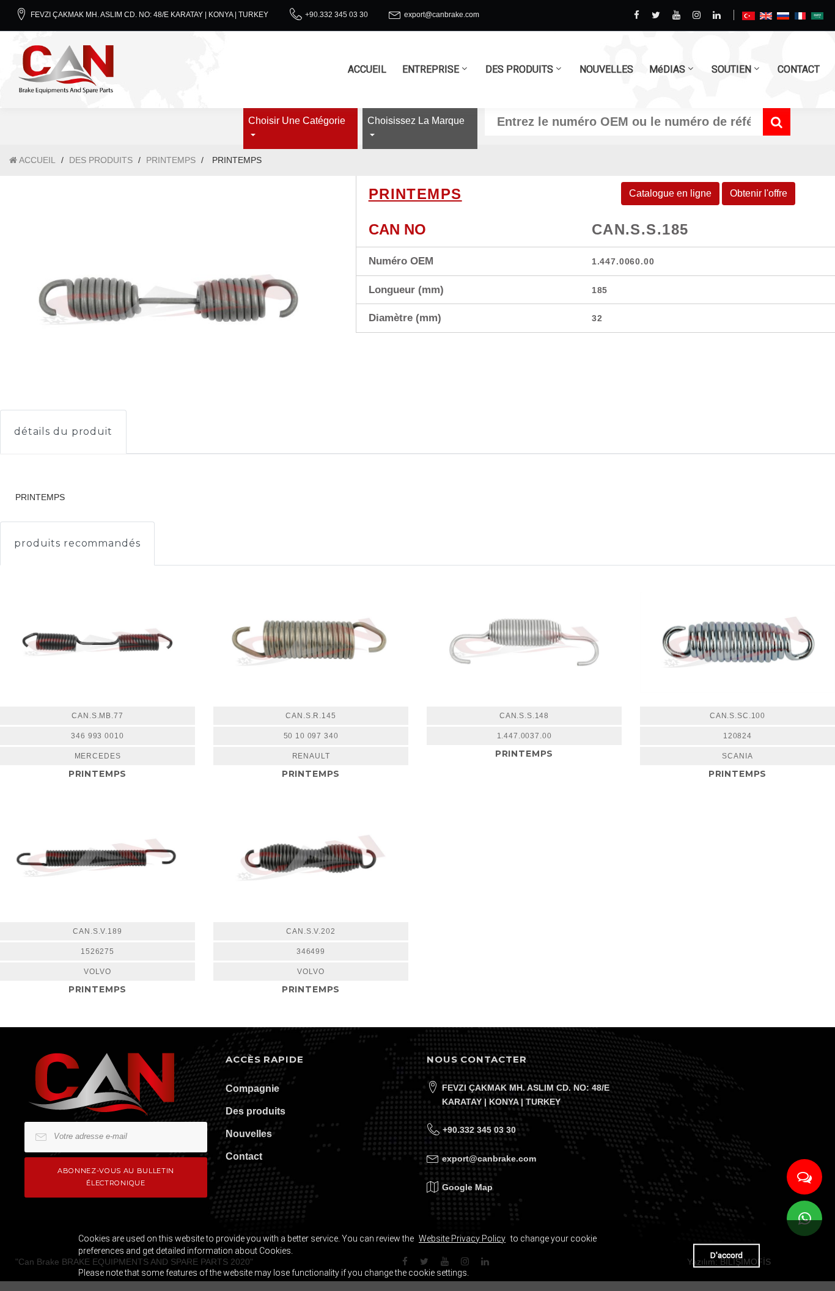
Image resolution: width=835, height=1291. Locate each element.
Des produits (255, 1111)
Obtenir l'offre (758, 193)
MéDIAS (667, 69)
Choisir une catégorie (296, 120)
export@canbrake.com (441, 14)
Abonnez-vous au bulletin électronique (115, 1176)
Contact (244, 1156)
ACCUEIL (367, 69)
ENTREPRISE (430, 69)
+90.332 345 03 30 (336, 14)
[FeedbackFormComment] (804, 1177)
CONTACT (799, 69)
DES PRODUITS (519, 69)
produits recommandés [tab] (77, 543)
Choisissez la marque (416, 120)
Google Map (467, 1187)
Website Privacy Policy (462, 1238)
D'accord (726, 1255)
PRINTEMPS (171, 160)
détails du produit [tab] (63, 431)
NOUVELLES (606, 69)
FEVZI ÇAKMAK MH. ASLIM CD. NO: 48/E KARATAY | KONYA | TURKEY (149, 14)
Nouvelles (249, 1134)
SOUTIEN (731, 69)
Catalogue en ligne (670, 193)
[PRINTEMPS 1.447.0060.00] (168, 299)
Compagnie (252, 1088)
